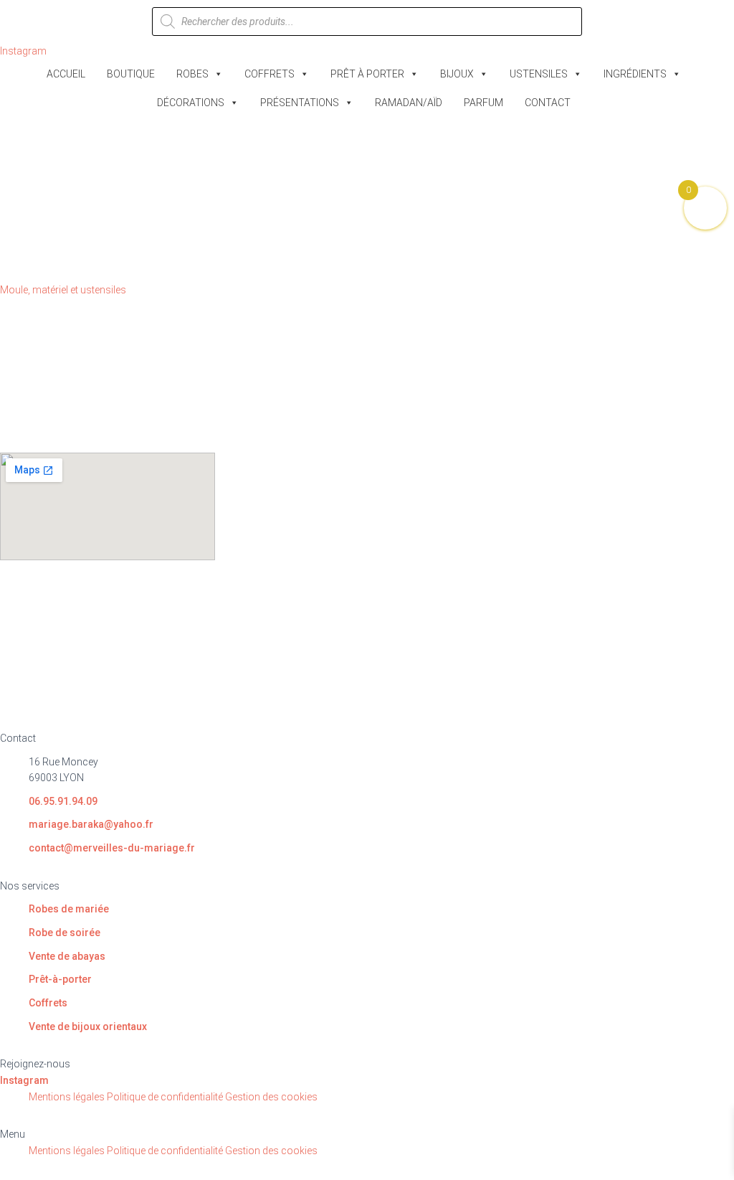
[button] (367, 1134)
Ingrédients (635, 74)
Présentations (299, 102)
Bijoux (457, 74)
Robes (192, 74)
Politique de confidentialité (165, 1097)
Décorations (190, 102)
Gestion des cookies (271, 1097)
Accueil (66, 74)
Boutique (131, 74)
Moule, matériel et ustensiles (63, 290)
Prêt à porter (367, 74)
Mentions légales (67, 1097)
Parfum (483, 102)
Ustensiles (539, 74)
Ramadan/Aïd (408, 102)
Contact (548, 102)
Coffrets (269, 74)
